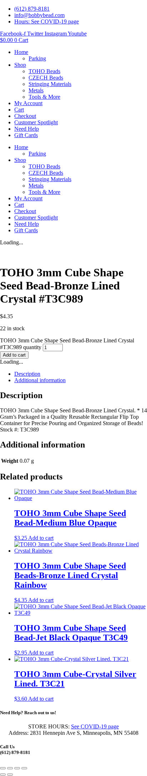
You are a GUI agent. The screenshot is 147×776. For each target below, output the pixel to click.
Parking (37, 58)
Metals (36, 90)
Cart (19, 110)
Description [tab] (27, 374)
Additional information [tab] (40, 380)
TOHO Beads (44, 71)
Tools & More (44, 97)
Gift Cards (26, 135)
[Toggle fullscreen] (10, 768)
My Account (28, 103)
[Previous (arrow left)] (3, 775)
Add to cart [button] (41, 538)
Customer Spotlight (36, 122)
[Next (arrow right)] (10, 775)
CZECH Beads (46, 78)
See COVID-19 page (95, 726)
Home (21, 52)
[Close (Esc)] (24, 768)
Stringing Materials (50, 84)
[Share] (17, 768)
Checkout (25, 116)
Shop (20, 65)
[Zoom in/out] (3, 768)
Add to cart (14, 355)
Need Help (26, 129)
